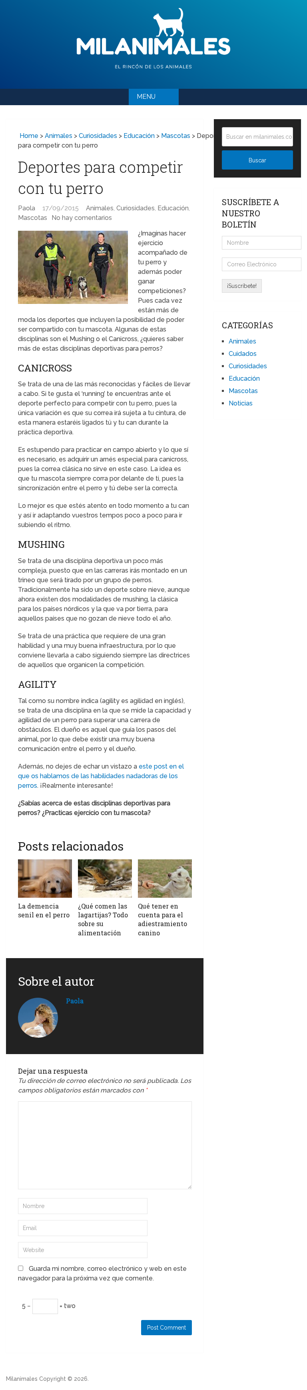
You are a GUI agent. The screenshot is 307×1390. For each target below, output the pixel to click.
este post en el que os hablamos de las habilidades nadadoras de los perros (101, 776)
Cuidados (243, 353)
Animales (58, 136)
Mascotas (175, 136)
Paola (26, 208)
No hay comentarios (82, 218)
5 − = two (49, 1306)
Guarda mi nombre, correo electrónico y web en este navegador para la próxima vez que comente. (102, 1273)
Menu (146, 96)
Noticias (241, 403)
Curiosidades (98, 136)
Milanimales (22, 1379)
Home (28, 136)
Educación (139, 136)
